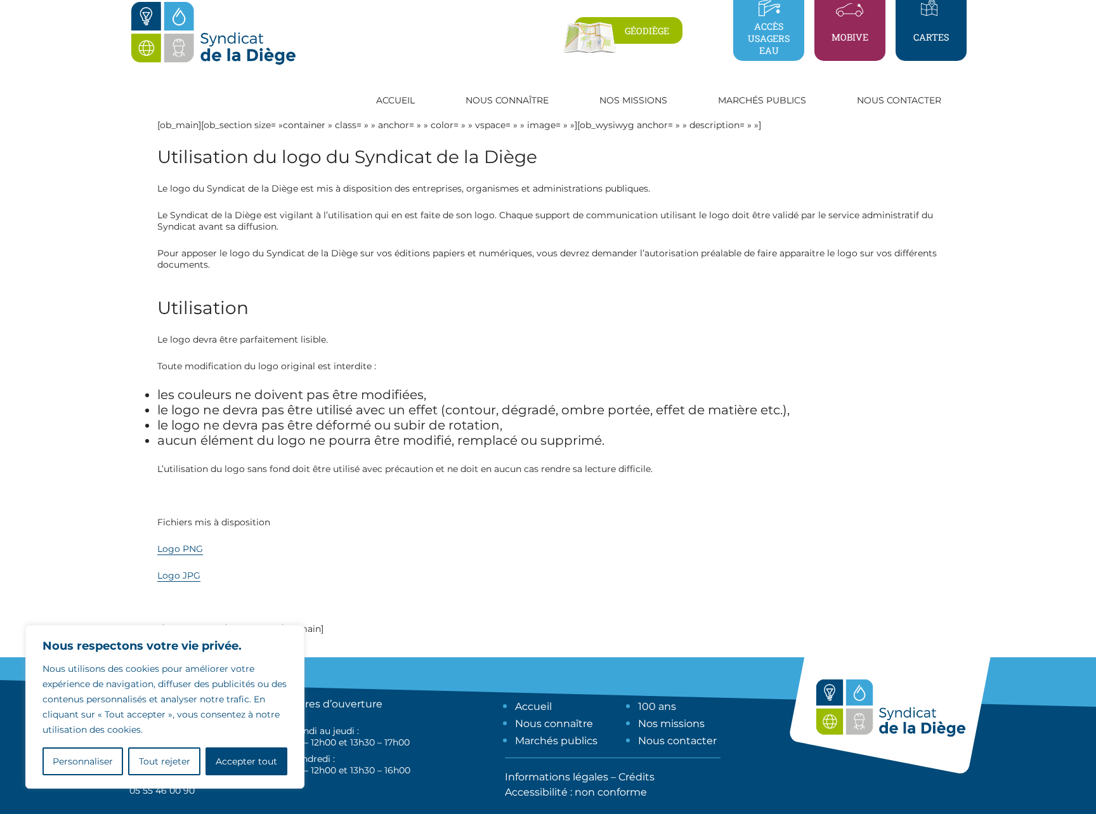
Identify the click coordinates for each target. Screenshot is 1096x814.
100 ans (657, 706)
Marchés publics (556, 741)
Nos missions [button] (633, 100)
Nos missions (671, 724)
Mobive (850, 37)
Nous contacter (899, 100)
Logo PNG (180, 549)
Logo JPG (178, 575)
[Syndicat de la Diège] (213, 64)
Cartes (931, 37)
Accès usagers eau (769, 38)
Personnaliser (83, 761)
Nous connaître (554, 724)
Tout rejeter (164, 761)
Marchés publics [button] (762, 100)
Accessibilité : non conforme (576, 792)
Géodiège (647, 31)
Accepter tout (246, 761)
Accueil (395, 100)
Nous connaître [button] (507, 100)
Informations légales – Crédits (580, 777)
